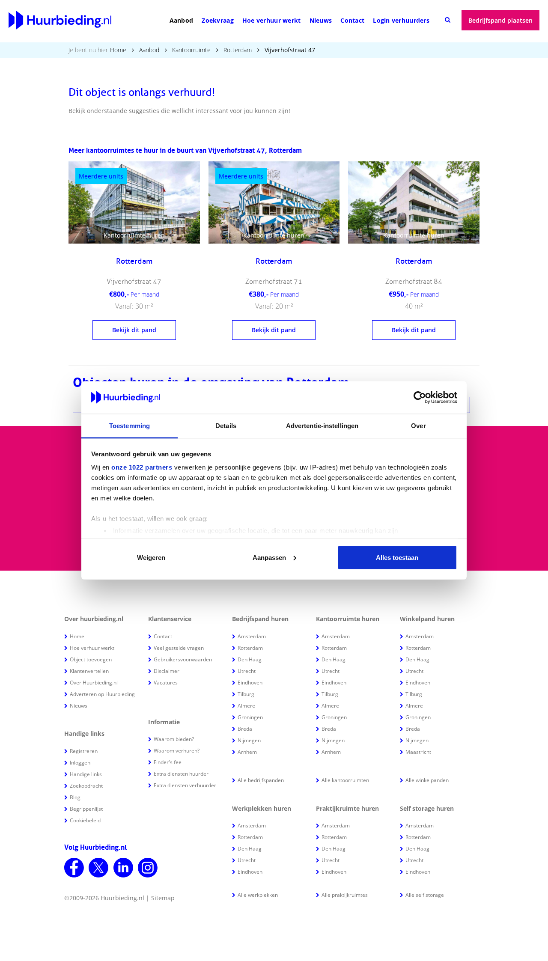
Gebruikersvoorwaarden (183, 659)
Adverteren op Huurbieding (102, 694)
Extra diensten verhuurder (185, 785)
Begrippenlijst (86, 808)
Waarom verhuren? (177, 750)
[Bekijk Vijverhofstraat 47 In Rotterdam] (134, 202)
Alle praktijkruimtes (345, 895)
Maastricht (418, 752)
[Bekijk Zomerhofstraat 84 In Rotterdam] (413, 202)
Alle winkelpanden (427, 780)
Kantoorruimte (191, 50)
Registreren (84, 751)
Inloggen (80, 762)
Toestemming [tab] (129, 425)
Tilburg (246, 694)
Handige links (86, 774)
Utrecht (247, 671)
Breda (245, 728)
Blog (75, 797)
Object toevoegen (91, 659)
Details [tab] (225, 425)
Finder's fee (168, 762)
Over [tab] (418, 425)
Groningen (250, 717)
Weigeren (151, 557)
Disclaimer (166, 671)
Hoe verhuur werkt (271, 20)
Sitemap (163, 898)
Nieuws (321, 20)
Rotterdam (237, 50)
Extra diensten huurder (181, 773)
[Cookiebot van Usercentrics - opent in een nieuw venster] (419, 397)
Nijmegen (249, 740)
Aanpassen (269, 557)
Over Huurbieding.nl (94, 682)
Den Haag (250, 659)
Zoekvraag (218, 20)
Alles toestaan (397, 557)
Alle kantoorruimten (345, 780)
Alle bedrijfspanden (261, 780)
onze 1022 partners (141, 467)
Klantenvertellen (89, 671)
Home (118, 50)
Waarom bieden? (174, 739)
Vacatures (166, 682)
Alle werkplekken (258, 895)
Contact (352, 20)
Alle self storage (424, 895)
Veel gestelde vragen (179, 648)
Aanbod (182, 20)
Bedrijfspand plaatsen (500, 20)
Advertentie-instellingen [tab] (322, 425)
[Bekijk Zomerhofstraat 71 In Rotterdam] (274, 202)
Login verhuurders (401, 20)
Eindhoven (250, 682)
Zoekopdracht (86, 785)
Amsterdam (252, 636)
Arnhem (247, 752)
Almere (246, 705)
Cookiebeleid (85, 820)
